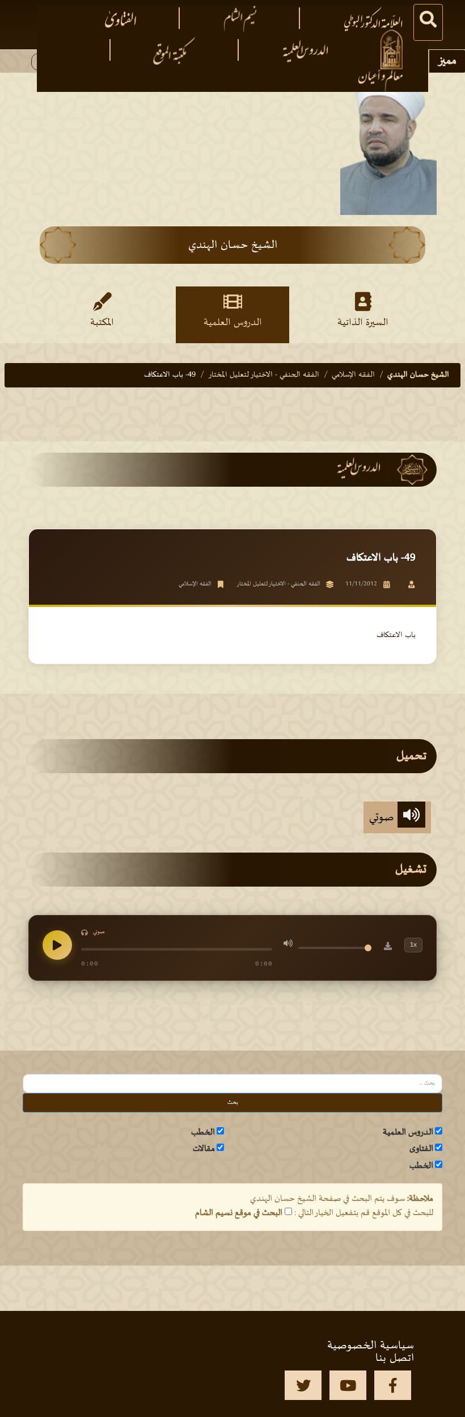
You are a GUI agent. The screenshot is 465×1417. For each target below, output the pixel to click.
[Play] (57, 945)
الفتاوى (421, 1148)
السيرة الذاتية (362, 323)
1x (413, 944)
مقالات (204, 1148)
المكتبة (102, 323)
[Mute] (288, 945)
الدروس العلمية (233, 323)
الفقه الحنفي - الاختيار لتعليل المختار (263, 375)
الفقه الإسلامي (353, 375)
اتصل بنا (394, 1358)
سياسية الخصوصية (370, 1345)
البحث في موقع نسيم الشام (238, 1213)
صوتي (383, 817)
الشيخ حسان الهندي (418, 375)
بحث (232, 1102)
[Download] (388, 948)
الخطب (203, 1132)
